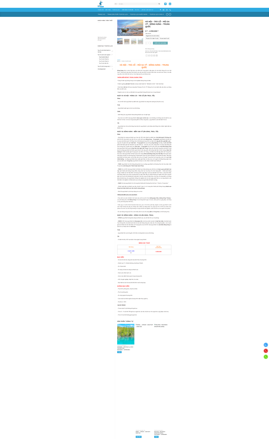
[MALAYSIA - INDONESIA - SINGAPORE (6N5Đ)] (162, 376)
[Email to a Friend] (151, 55)
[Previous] (119, 27)
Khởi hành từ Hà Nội (127, 9)
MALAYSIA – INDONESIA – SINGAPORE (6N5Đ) (160, 432)
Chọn (119, 352)
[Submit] (159, 4)
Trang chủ (101, 9)
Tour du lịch (115, 9)
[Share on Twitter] (149, 55)
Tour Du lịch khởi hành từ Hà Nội (104, 51)
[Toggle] (112, 55)
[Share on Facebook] (146, 55)
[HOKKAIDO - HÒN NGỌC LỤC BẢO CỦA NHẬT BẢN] (125, 334)
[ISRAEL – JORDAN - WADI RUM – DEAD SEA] (144, 376)
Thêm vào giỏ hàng (160, 43)
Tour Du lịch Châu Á (157, 14)
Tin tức (137, 9)
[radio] (153, 36)
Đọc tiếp (139, 436)
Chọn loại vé (148, 33)
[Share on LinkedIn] (157, 55)
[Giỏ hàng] (170, 4)
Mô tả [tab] (118, 61)
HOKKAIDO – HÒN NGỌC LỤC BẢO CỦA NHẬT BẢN (125, 347)
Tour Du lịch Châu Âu (104, 59)
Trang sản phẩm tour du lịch (117, 14)
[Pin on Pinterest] (154, 55)
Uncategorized (101, 69)
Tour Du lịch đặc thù (103, 63)
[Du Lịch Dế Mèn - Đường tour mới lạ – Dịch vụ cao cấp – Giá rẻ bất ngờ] (105, 4)
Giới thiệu (108, 9)
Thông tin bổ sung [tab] (126, 61)
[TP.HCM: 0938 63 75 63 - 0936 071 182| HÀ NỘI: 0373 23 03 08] (170, 9)
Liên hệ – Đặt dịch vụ (147, 9)
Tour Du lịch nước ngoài (138, 14)
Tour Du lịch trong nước (104, 66)
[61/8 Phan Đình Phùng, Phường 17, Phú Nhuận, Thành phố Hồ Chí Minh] (160, 9)
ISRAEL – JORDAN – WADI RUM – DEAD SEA (143, 432)
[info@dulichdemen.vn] (164, 9)
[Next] (141, 27)
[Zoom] (119, 34)
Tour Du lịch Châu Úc (104, 61)
